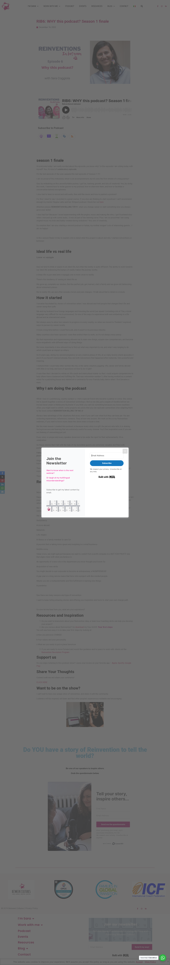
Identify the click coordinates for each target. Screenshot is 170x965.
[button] (63, 506)
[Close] (125, 451)
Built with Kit (107, 477)
